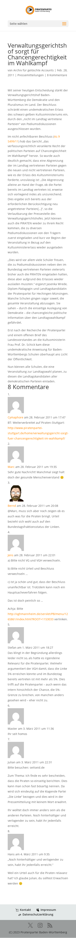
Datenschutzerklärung (37, 914)
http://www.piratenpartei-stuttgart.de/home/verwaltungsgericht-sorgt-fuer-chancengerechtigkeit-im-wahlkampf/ (38, 433)
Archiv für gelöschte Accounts (33, 70)
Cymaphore (15, 417)
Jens (10, 555)
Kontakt (25, 910)
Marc (11, 467)
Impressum (48, 910)
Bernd (12, 506)
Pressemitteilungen (30, 75)
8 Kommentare (57, 75)
